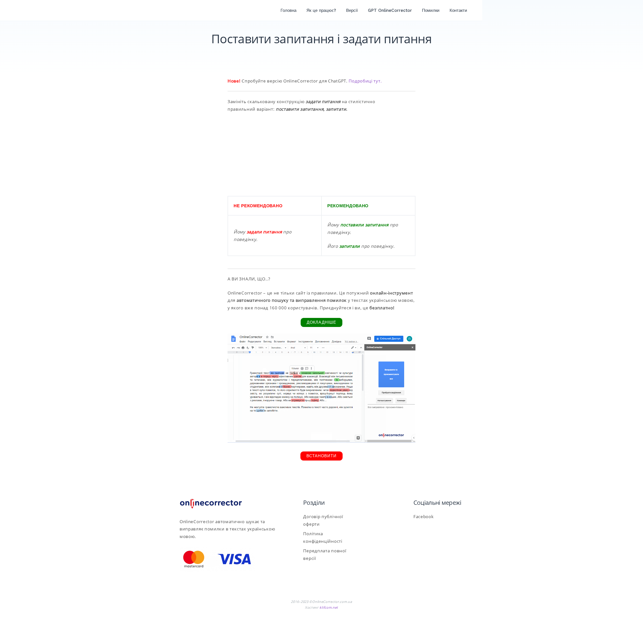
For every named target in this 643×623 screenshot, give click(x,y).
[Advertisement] (321, 154)
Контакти (458, 10)
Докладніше (321, 322)
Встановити (321, 455)
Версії (352, 10)
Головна (288, 10)
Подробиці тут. (365, 81)
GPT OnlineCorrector (390, 10)
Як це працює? (321, 10)
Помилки (431, 10)
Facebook (423, 516)
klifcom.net (328, 607)
